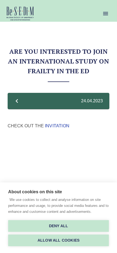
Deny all (58, 226)
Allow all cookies (58, 240)
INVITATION (57, 125)
